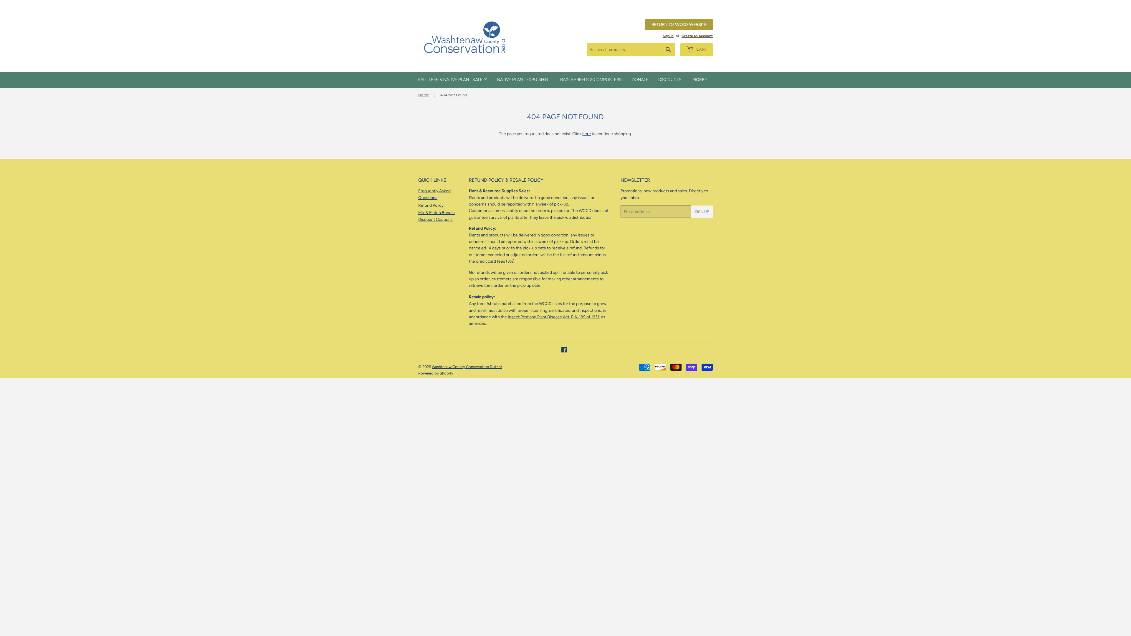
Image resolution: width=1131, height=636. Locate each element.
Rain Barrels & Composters (591, 79)
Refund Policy (431, 205)
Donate (640, 79)
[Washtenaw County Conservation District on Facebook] (564, 350)
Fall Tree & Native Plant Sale (451, 79)
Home (423, 95)
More (698, 79)
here (586, 133)
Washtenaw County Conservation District (467, 367)
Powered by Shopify (435, 373)
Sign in (668, 36)
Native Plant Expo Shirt (523, 79)
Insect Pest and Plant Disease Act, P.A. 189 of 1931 (553, 316)
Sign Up (702, 211)
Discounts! (670, 79)
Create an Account (697, 36)
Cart (701, 49)
